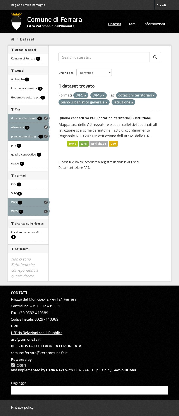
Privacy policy (22, 407)
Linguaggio (18, 383)
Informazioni (154, 24)
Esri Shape (98, 143)
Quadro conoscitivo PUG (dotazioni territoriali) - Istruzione (105, 117)
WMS (72, 143)
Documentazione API (73, 167)
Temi (132, 24)
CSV (113, 143)
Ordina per (66, 72)
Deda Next (55, 370)
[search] (155, 57)
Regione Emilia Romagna (28, 4)
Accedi (161, 5)
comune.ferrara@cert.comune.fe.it (39, 353)
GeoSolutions (124, 370)
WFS (84, 143)
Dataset (114, 24)
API (129, 161)
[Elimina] (85, 95)
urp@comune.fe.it (26, 339)
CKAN (18, 365)
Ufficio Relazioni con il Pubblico (36, 333)
